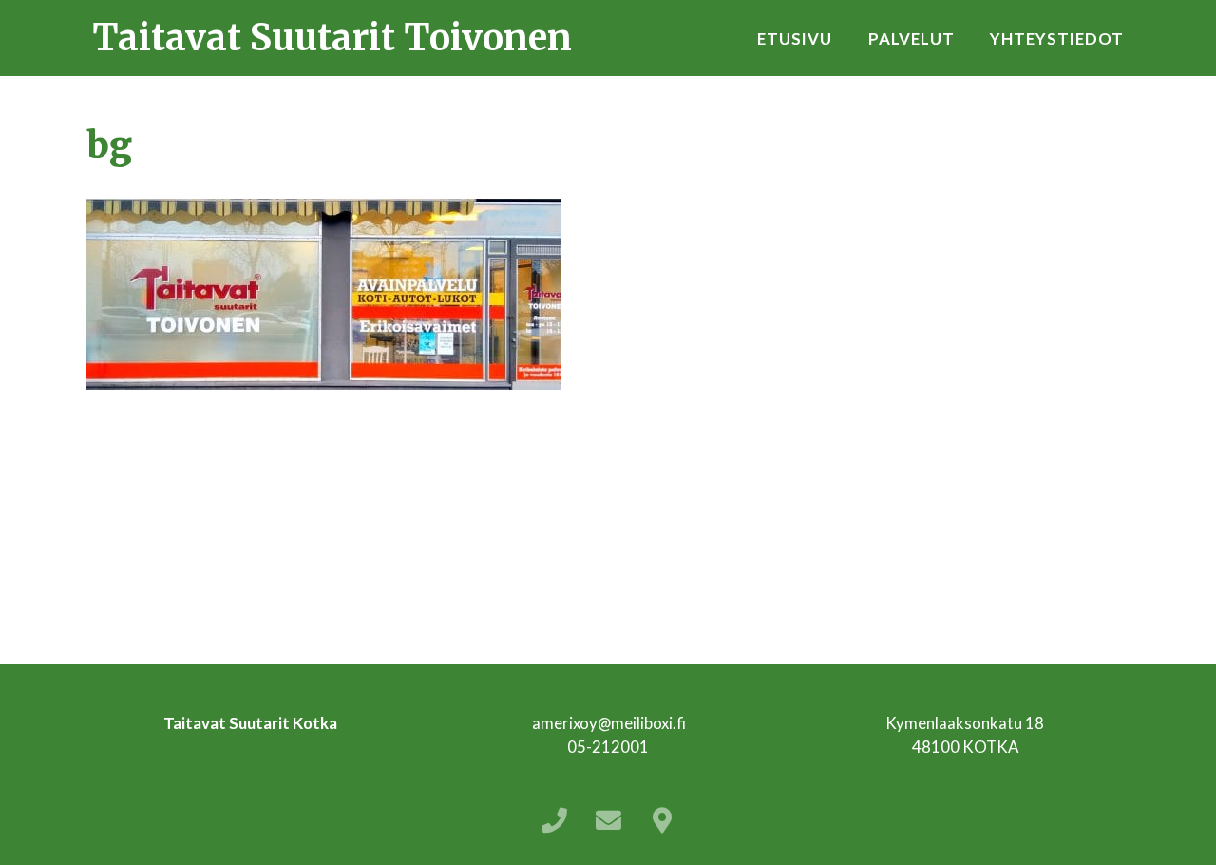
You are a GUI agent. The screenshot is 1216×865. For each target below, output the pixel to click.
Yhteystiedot (1057, 38)
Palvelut (911, 38)
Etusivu (794, 38)
